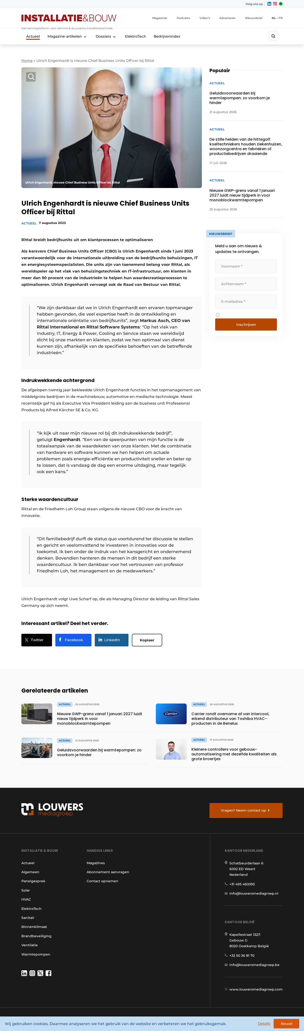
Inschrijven (246, 324)
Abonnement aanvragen (108, 872)
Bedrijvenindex (167, 36)
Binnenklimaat (34, 927)
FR (281, 18)
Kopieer (147, 640)
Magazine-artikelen (65, 36)
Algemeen (30, 872)
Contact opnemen (102, 881)
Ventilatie (29, 945)
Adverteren (227, 18)
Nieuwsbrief (253, 18)
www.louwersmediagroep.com (256, 989)
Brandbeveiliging (36, 936)
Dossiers (103, 36)
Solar (25, 890)
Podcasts (183, 18)
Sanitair (27, 918)
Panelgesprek (33, 881)
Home (27, 60)
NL (274, 18)
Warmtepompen (35, 954)
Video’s (205, 18)
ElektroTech (135, 36)
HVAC (26, 899)
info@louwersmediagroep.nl (253, 893)
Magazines (159, 18)
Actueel (33, 36)
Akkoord (286, 1024)
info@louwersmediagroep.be (254, 965)
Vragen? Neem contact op (243, 810)
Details (264, 1023)
